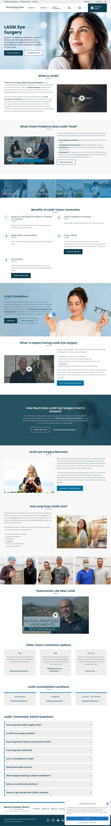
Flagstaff (54, 788)
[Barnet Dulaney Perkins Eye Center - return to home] (16, 808)
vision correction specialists (68, 797)
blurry (91, 461)
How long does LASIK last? (19, 750)
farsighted (15, 518)
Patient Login (25, 2)
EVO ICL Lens (90, 671)
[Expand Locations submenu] (36, 8)
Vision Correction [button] (56, 7)
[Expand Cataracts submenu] (48, 8)
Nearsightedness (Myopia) (68, 140)
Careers (62, 809)
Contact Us (45, 809)
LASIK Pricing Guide (21, 275)
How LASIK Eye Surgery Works (70, 383)
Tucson (61, 788)
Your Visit (79, 7)
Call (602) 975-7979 (33, 53)
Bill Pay (35, 2)
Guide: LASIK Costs (40, 429)
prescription (63, 364)
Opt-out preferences (82, 822)
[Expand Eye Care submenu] (74, 8)
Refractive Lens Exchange (19, 671)
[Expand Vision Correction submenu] (64, 8)
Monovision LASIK (81, 154)
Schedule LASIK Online (19, 701)
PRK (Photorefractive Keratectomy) (54, 670)
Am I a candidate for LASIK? (20, 758)
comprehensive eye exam (36, 780)
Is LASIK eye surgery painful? (20, 733)
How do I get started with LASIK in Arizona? (27, 792)
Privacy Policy (92, 822)
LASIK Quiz (11, 320)
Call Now (87, 2)
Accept (87, 818)
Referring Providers (11, 2)
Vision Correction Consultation (65, 429)
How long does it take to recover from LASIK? (28, 741)
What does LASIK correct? (19, 767)
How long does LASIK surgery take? (23, 724)
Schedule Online (97, 8)
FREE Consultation (13, 53)
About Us (54, 809)
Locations (31, 8)
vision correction (34, 87)
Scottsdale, (47, 788)
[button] (107, 804)
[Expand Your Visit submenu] (84, 8)
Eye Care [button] (69, 7)
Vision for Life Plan (73, 251)
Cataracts (43, 8)
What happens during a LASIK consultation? (28, 775)
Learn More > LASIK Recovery (69, 488)
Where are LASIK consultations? (22, 784)
